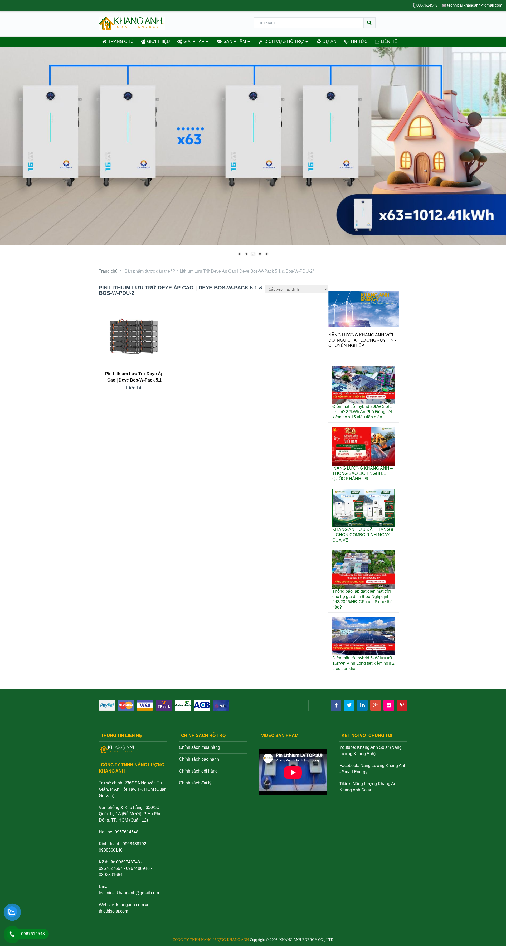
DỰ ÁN (329, 41)
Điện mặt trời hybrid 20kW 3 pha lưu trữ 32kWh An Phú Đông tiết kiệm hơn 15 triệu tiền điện (362, 411)
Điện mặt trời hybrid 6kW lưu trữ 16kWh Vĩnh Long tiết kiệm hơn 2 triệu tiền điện (363, 663)
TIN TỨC (358, 41)
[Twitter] (349, 705)
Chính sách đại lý (195, 783)
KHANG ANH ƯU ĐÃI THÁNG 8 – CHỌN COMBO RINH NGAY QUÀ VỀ (362, 534)
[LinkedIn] (362, 705)
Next (392, 326)
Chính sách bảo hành (199, 759)
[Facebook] (336, 705)
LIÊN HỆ (388, 41)
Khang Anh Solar (355, 790)
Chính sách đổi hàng (198, 771)
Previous (335, 326)
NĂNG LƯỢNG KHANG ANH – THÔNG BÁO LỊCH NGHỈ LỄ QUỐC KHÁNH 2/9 (362, 473)
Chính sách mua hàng (199, 747)
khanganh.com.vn (132, 904)
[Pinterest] (402, 705)
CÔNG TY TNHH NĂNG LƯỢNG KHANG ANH (211, 940)
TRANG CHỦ (120, 41)
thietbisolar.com (113, 911)
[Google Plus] (375, 705)
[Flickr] (388, 705)
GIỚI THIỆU (158, 41)
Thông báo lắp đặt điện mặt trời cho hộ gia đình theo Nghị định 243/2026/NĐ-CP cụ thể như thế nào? (362, 599)
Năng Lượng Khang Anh (376, 783)
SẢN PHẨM (234, 41)
